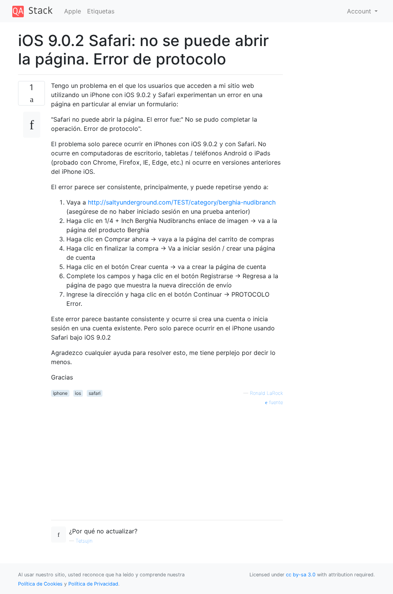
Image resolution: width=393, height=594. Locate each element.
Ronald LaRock (266, 393)
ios (78, 393)
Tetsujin (84, 541)
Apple (72, 11)
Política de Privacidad (93, 584)
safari (95, 393)
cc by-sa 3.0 (300, 575)
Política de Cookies (41, 584)
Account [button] (360, 11)
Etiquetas (100, 11)
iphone (60, 393)
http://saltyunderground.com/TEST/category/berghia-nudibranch (182, 202)
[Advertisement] (167, 460)
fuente (275, 402)
